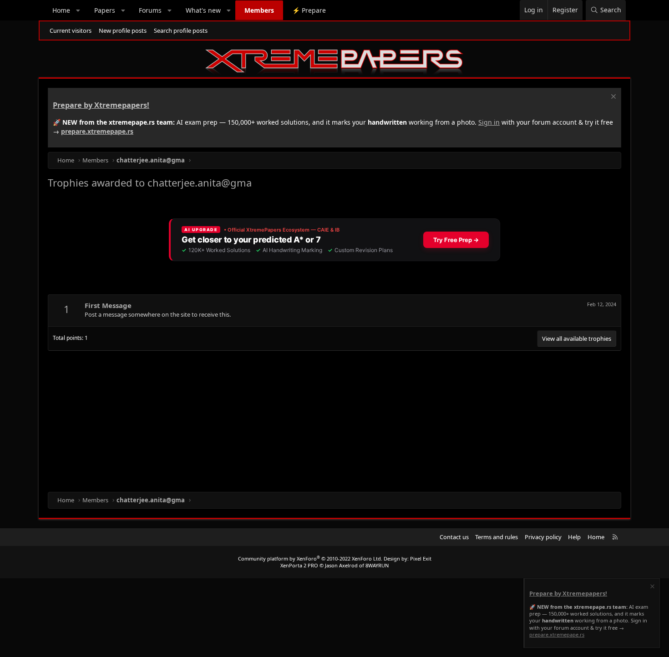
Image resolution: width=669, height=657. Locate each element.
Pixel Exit (420, 558)
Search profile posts (181, 30)
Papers (104, 10)
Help (574, 537)
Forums (150, 10)
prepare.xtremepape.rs (97, 131)
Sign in (489, 122)
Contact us (454, 537)
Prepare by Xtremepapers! (101, 105)
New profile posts (123, 30)
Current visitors (70, 30)
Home (61, 10)
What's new (203, 10)
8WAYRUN (377, 565)
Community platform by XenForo (310, 558)
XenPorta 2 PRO (299, 565)
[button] (78, 10)
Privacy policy (543, 537)
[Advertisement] (321, 419)
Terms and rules (496, 537)
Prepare (309, 10)
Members (259, 10)
